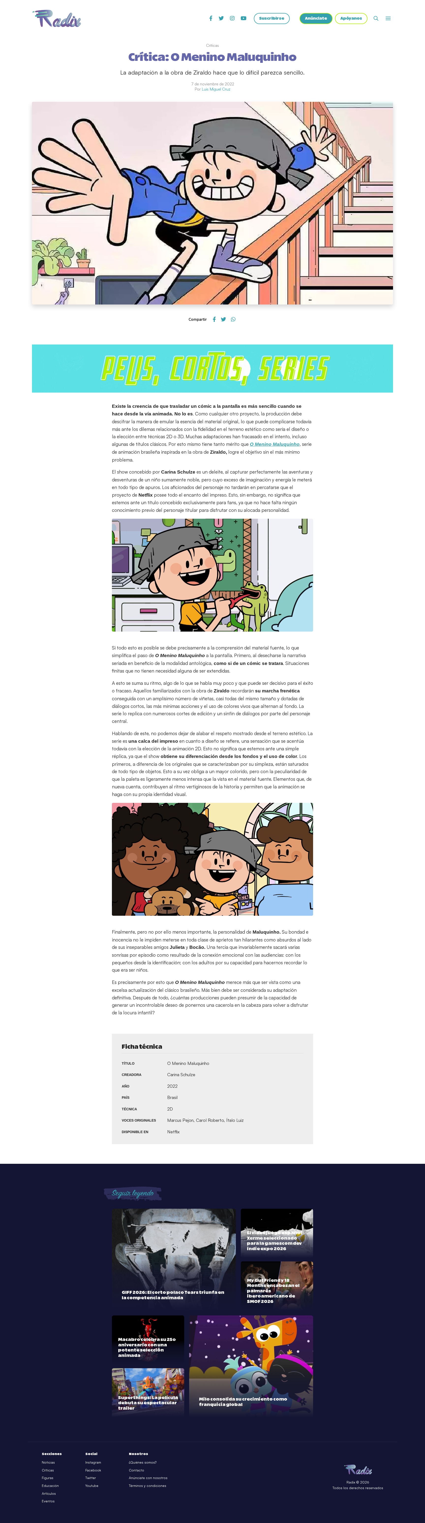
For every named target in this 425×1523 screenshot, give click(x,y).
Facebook (93, 1470)
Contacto (136, 1470)
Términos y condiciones (147, 1485)
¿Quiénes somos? (142, 1462)
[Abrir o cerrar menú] (388, 18)
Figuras (47, 1478)
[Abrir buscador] (376, 18)
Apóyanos (351, 18)
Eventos (48, 1501)
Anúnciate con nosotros (148, 1478)
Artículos (49, 1493)
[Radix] (56, 18)
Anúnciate (316, 18)
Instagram (93, 1462)
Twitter (90, 1478)
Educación (50, 1485)
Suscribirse (271, 18)
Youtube (91, 1485)
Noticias (48, 1462)
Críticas (48, 1470)
